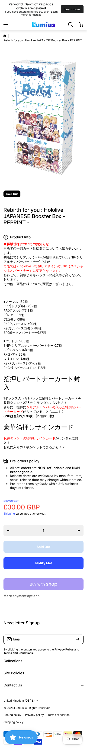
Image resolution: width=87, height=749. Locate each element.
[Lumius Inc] (43, 24)
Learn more (72, 9)
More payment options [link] (21, 596)
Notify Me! (43, 563)
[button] (81, 24)
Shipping (9, 513)
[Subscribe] (78, 639)
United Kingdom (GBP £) (19, 700)
